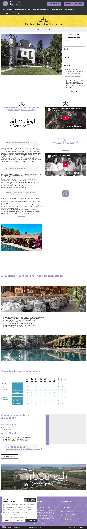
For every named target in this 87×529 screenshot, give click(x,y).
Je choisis (19, 520)
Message (67, 65)
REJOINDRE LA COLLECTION (73, 4)
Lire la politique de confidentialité (11, 515)
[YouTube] (71, 519)
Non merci (8, 520)
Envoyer (74, 92)
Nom (66, 41)
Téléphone (68, 57)
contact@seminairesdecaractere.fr (74, 511)
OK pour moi (31, 520)
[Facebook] (62, 519)
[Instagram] (65, 519)
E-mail (66, 49)
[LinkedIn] (68, 519)
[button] (2, 54)
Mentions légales (23, 527)
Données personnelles (35, 527)
